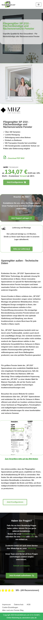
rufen (32, 537)
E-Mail (23, 537)
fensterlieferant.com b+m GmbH (27, 615)
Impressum (6, 604)
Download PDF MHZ (16, 158)
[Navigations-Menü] (38, 4)
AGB (28, 604)
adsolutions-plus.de (29, 618)
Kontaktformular (28, 534)
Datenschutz (19, 604)
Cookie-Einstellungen (10, 607)
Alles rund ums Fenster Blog (12, 610)
